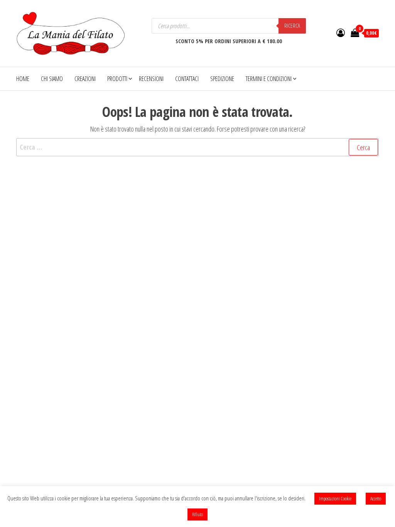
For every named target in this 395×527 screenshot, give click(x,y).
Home (22, 78)
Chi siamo (52, 78)
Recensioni (151, 78)
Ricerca (292, 25)
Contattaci (187, 78)
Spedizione (222, 78)
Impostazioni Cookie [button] (335, 498)
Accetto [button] (375, 498)
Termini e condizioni (269, 78)
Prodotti (117, 78)
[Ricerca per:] (197, 147)
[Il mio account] (340, 32)
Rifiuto (197, 514)
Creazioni (85, 78)
